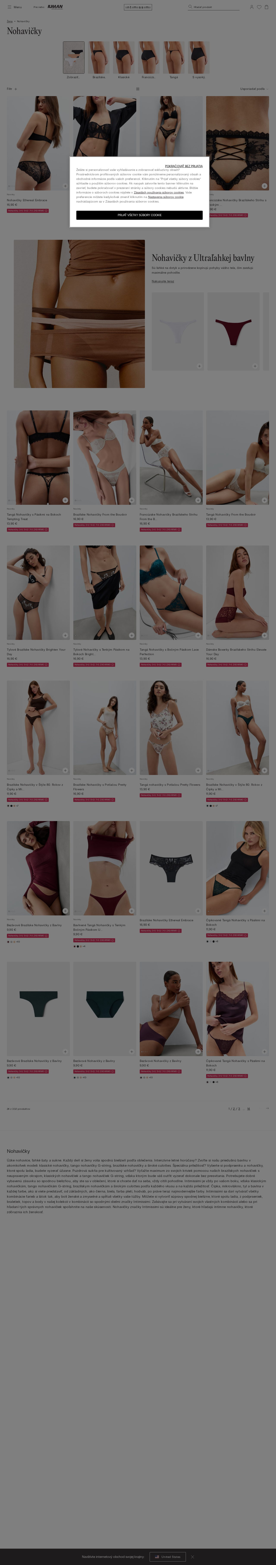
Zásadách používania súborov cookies (159, 192)
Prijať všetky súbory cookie (140, 215)
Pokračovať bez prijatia (184, 166)
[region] (139, 192)
